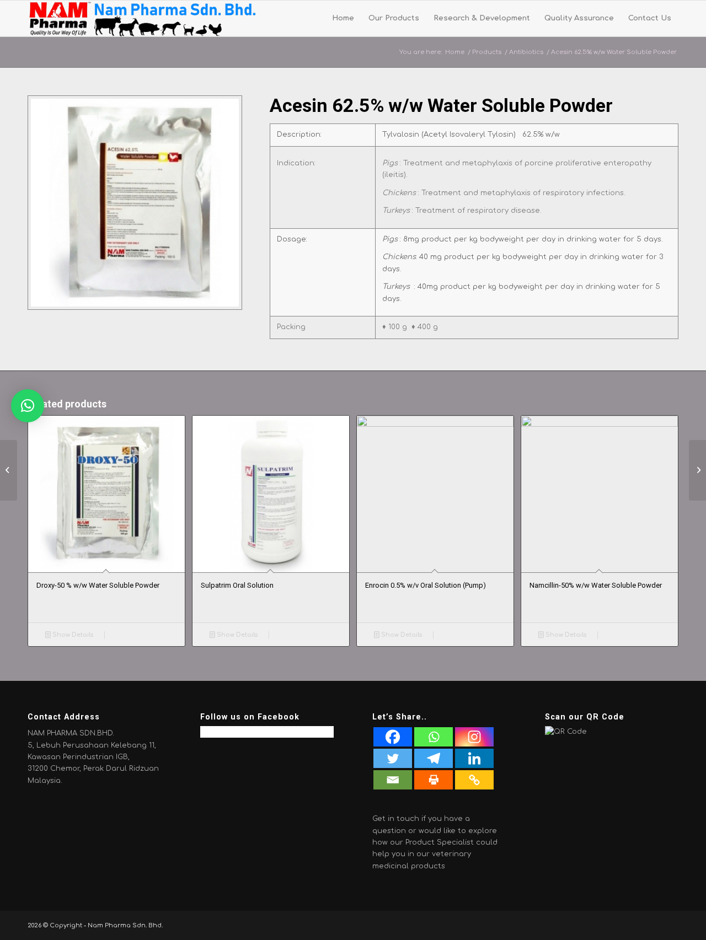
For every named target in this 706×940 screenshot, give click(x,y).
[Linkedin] (474, 758)
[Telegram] (433, 758)
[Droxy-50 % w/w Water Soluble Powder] (697, 470)
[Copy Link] (474, 779)
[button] (27, 405)
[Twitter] (392, 758)
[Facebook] (392, 736)
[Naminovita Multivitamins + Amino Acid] (8, 470)
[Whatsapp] (433, 736)
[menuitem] (343, 18)
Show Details (72, 634)
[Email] (392, 779)
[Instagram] (474, 736)
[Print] (433, 779)
